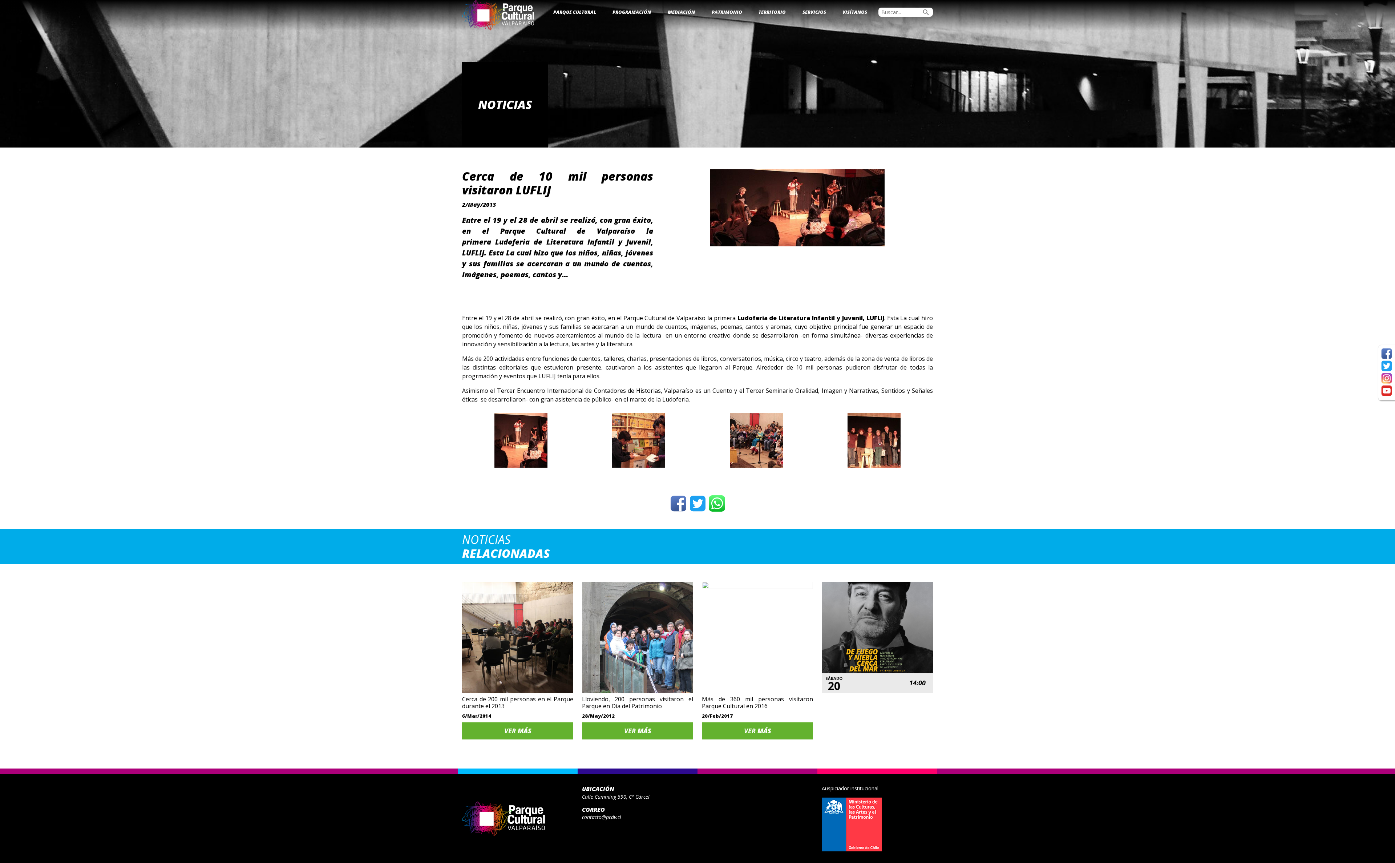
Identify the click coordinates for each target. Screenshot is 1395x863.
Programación (631, 12)
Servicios (814, 12)
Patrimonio (727, 12)
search (926, 12)
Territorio (772, 12)
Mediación (681, 12)
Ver (517, 730)
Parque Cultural (574, 12)
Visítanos (854, 12)
